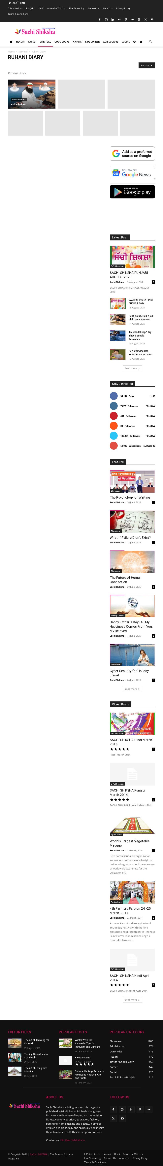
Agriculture (110, 41)
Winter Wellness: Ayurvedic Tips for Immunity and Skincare (87, 1043)
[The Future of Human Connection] (132, 561)
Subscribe (149, 445)
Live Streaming (76, 8)
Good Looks (61, 41)
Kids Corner (92, 41)
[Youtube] (152, 19)
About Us (108, 8)
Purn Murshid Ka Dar (63, 65)
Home (11, 51)
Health (20, 41)
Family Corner (117, 615)
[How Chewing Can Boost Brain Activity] (118, 354)
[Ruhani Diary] (31, 94)
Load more (131, 368)
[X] (145, 19)
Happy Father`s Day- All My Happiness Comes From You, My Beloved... (131, 626)
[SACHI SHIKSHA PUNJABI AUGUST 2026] (132, 257)
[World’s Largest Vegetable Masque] (132, 825)
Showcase (115, 490)
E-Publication (117, 266)
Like (152, 396)
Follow (150, 406)
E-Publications (82, 1057)
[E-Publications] (65, 1061)
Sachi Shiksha (117, 281)
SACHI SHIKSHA (38, 1154)
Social (126, 41)
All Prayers (15, 65)
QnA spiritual (85, 65)
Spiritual (45, 41)
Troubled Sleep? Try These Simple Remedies (140, 336)
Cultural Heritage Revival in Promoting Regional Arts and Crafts (89, 1074)
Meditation (30, 65)
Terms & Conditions (18, 13)
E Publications (15, 8)
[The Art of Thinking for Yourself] (14, 1043)
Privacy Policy (123, 8)
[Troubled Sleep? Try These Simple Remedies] (118, 335)
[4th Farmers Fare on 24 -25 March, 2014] (132, 892)
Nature (77, 41)
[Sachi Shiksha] (24, 1105)
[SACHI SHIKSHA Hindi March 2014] (132, 724)
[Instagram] (106, 19)
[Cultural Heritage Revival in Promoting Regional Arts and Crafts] (65, 1074)
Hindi (41, 8)
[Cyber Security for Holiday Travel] (132, 655)
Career (32, 41)
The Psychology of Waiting (130, 497)
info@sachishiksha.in (72, 1140)
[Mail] (119, 19)
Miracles (44, 65)
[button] (150, 42)
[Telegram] (139, 19)
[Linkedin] (113, 19)
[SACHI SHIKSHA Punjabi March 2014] (132, 774)
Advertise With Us (56, 8)
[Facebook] (100, 19)
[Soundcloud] (132, 19)
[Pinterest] (126, 19)
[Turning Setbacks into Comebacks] (14, 1057)
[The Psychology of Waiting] (132, 481)
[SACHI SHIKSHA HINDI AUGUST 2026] (118, 303)
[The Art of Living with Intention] (14, 1071)
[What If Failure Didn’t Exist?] (132, 521)
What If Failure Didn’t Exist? (130, 538)
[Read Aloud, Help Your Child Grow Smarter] (118, 319)
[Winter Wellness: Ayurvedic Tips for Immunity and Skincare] (65, 1043)
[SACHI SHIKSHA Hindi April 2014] (132, 960)
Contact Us (93, 8)
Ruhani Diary (102, 65)
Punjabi (30, 8)
